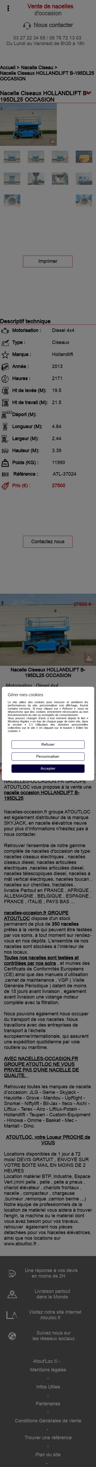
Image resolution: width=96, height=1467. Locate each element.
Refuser (48, 744)
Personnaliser (47, 756)
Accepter (48, 768)
